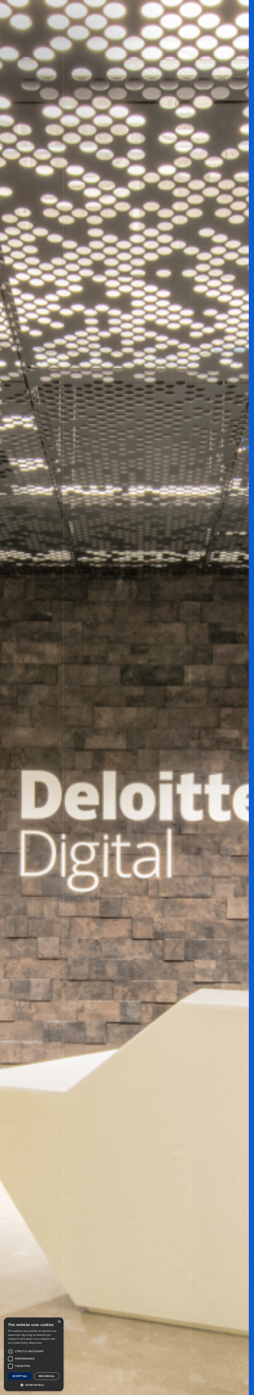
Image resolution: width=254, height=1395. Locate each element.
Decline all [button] (47, 1376)
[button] (34, 1385)
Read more (35, 1342)
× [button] (59, 1321)
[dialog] (34, 1354)
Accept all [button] (20, 1376)
